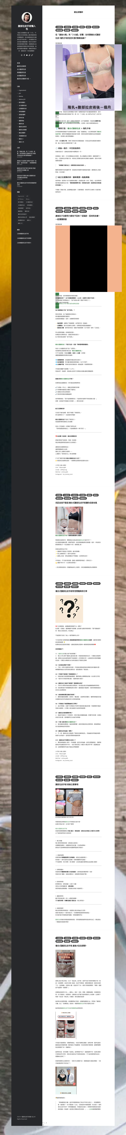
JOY (20, 93)
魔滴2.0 (21, 139)
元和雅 (91, 1109)
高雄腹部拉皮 (21, 72)
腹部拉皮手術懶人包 (27, 27)
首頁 (18, 63)
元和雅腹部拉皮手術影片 (24, 243)
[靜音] (57, 304)
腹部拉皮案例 (21, 66)
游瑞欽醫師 (22, 114)
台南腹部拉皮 (21, 76)
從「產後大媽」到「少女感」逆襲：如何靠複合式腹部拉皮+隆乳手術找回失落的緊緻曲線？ (26, 153)
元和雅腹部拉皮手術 (23, 233)
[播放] (57, 294)
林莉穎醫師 (22, 111)
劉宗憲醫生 (22, 102)
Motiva (21, 96)
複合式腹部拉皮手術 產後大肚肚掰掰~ (71, 945)
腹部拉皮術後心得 (22, 217)
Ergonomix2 (22, 90)
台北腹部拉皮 (21, 69)
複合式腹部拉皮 (73, 128)
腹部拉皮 (21, 123)
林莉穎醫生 (30, 205)
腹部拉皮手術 (66, 1008)
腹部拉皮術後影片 (22, 214)
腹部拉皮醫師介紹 (23, 79)
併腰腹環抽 (74, 1008)
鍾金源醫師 (22, 133)
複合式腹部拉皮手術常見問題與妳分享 (71, 591)
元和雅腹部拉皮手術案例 (24, 238)
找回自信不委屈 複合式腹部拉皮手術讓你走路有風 (76, 502)
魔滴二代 (21, 142)
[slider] (57, 118)
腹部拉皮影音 (23, 127)
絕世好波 (21, 117)
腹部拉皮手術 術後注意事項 (66, 784)
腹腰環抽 (21, 121)
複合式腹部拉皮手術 (61, 535)
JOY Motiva (21, 199)
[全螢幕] (57, 125)
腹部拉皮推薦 (23, 130)
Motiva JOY (22, 99)
